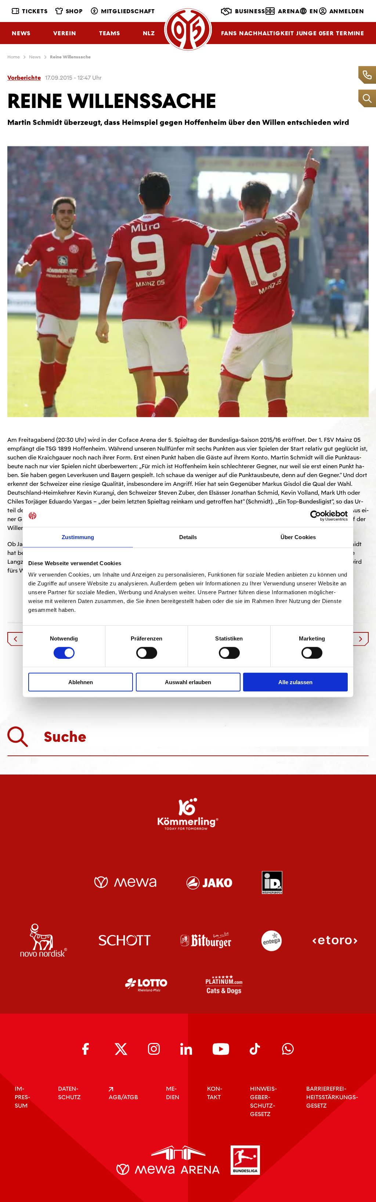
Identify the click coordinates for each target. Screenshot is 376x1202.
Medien (172, 1093)
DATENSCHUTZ (69, 1093)
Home (13, 57)
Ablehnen (80, 682)
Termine (350, 33)
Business (250, 11)
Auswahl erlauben (188, 682)
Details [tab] (188, 537)
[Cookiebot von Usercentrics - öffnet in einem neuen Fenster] (315, 515)
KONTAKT (214, 1093)
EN (314, 11)
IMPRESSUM (22, 1097)
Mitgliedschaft (128, 11)
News (21, 33)
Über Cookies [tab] (298, 537)
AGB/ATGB (123, 1097)
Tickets (35, 11)
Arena (289, 11)
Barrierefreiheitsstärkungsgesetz (332, 1097)
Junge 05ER (315, 33)
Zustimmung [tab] (78, 537)
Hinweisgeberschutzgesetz (263, 1101)
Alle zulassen (295, 682)
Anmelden (346, 11)
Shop (74, 11)
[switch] (146, 652)
